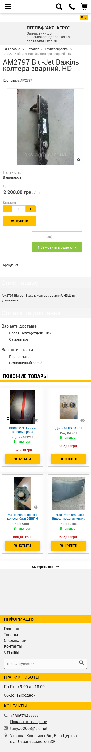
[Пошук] (81, 663)
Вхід (84, 17)
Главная (11, 628)
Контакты (13, 646)
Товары (11, 634)
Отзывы (11, 652)
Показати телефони (28, 721)
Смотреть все (43, 566)
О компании (15, 640)
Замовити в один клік (58, 247)
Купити (21, 220)
